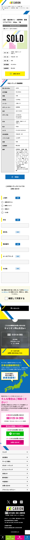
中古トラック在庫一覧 (17, 6)
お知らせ (5, 473)
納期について (8, 205)
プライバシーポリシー (8, 490)
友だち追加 (16, 434)
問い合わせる (15, 308)
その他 (6, 212)
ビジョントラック (7, 469)
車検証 (17, 177)
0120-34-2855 (17, 335)
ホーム (2, 538)
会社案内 (5, 457)
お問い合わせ (19, 538)
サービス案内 (7, 6)
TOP (2, 6)
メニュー (27, 538)
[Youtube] (14, 502)
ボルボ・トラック (7, 465)
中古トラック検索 (10, 538)
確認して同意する (16, 298)
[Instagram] (21, 502)
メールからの (15, 352)
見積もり (7, 209)
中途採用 (5, 481)
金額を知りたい (9, 202)
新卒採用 (5, 477)
